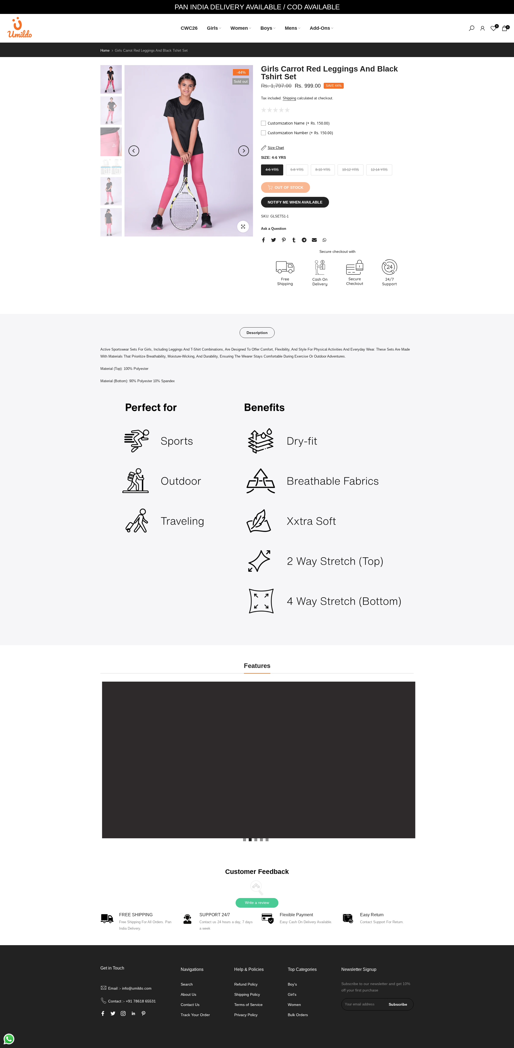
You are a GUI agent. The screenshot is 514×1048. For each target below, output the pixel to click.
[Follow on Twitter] (113, 1013)
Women (239, 28)
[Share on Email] (314, 240)
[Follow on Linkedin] (133, 1013)
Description (257, 332)
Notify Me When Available (295, 202)
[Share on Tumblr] (294, 240)
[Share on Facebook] (263, 240)
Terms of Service (248, 1004)
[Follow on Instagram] (123, 1013)
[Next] (243, 150)
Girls (212, 28)
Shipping (289, 98)
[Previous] (133, 150)
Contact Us (190, 1004)
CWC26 (189, 28)
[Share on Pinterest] (283, 240)
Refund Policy (246, 984)
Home (104, 50)
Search (187, 984)
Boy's (292, 984)
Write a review (257, 902)
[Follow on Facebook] (102, 1013)
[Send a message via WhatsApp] (9, 1039)
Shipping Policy (247, 994)
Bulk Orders (298, 1015)
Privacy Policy (246, 1015)
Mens (291, 28)
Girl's (292, 994)
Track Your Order (195, 1015)
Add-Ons (320, 28)
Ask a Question (273, 229)
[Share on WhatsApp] (324, 240)
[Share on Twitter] (273, 240)
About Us (188, 994)
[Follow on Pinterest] (143, 1013)
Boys (266, 28)
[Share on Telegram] (304, 240)
